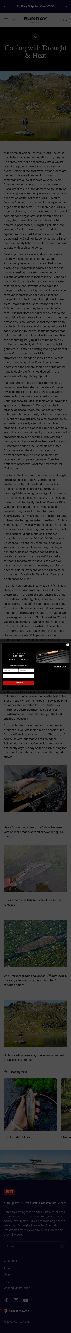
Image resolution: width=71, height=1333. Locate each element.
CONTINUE (18, 682)
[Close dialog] (67, 644)
